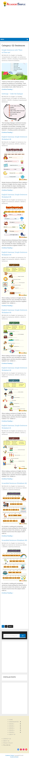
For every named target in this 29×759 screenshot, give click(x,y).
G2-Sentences (22, 57)
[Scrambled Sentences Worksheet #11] (14, 508)
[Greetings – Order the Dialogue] (14, 112)
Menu (2, 39)
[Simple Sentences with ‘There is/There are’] (14, 71)
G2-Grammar (9, 488)
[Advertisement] (14, 23)
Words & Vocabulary (13, 60)
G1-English (12, 55)
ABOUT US (12, 734)
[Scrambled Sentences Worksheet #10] (14, 565)
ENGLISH (5, 55)
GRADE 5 (11, 732)
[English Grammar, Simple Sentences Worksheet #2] (14, 395)
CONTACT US (7, 738)
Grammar (11, 489)
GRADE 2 (9, 59)
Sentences (5, 60)
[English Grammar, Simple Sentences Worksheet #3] (14, 337)
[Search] (23, 635)
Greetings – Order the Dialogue (12, 94)
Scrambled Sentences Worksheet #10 (14, 540)
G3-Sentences (10, 144)
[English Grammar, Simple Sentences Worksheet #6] (14, 164)
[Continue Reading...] (7, 89)
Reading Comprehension (20, 59)
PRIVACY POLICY (8, 743)
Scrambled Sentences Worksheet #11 (14, 483)
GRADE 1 (4, 59)
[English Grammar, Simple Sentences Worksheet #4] (14, 279)
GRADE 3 (23, 144)
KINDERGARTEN (14, 721)
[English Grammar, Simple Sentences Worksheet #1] (14, 453)
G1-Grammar (19, 486)
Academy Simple (9, 755)
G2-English (14, 57)
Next (10, 626)
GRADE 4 (11, 730)
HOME (11, 719)
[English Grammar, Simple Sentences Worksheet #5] (14, 222)
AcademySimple (14, 757)
